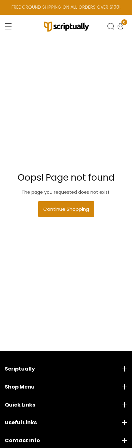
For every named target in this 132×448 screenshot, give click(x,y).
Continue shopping (66, 209)
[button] (110, 26)
